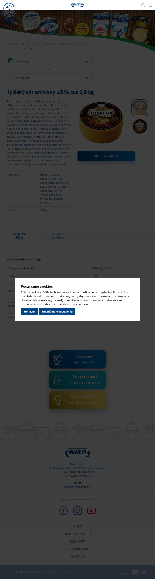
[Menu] (150, 5)
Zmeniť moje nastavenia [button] (57, 311)
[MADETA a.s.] (77, 5)
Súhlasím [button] (29, 311)
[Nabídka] (9, 8)
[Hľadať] (143, 5)
